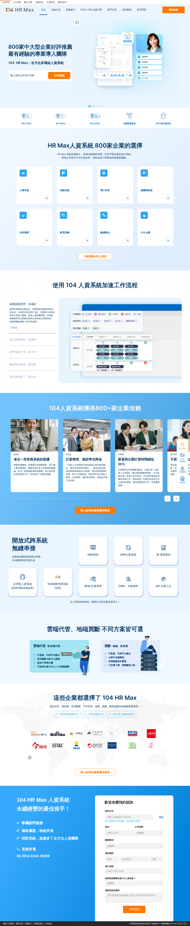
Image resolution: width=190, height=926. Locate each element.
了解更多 (14, 327)
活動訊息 (39, 2)
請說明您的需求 (112, 890)
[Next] (176, 499)
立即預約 (134, 909)
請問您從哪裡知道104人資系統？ (120, 878)
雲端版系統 (38, 924)
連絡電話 (109, 853)
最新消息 (19, 924)
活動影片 (28, 924)
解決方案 (28, 2)
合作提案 (48, 924)
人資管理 (5, 2)
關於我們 (62, 2)
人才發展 (17, 2)
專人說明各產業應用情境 (95, 510)
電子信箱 (109, 866)
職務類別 (109, 840)
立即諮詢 (59, 75)
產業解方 (70, 9)
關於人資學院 (8, 924)
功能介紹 (56, 9)
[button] (89, 106)
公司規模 (139, 827)
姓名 (107, 827)
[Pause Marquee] (29, 757)
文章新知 (51, 2)
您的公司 (109, 811)
